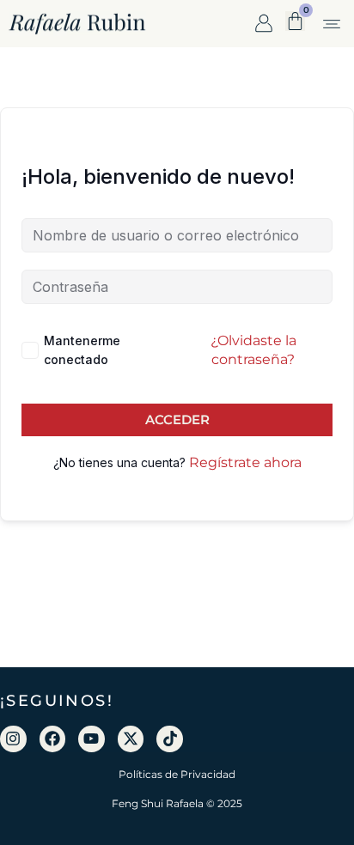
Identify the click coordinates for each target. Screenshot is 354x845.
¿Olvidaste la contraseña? (253, 350)
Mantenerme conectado (82, 350)
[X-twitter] (131, 739)
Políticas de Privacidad (177, 774)
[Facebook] (53, 739)
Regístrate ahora (245, 462)
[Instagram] (13, 739)
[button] (331, 25)
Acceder (177, 419)
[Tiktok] (169, 739)
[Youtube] (91, 739)
